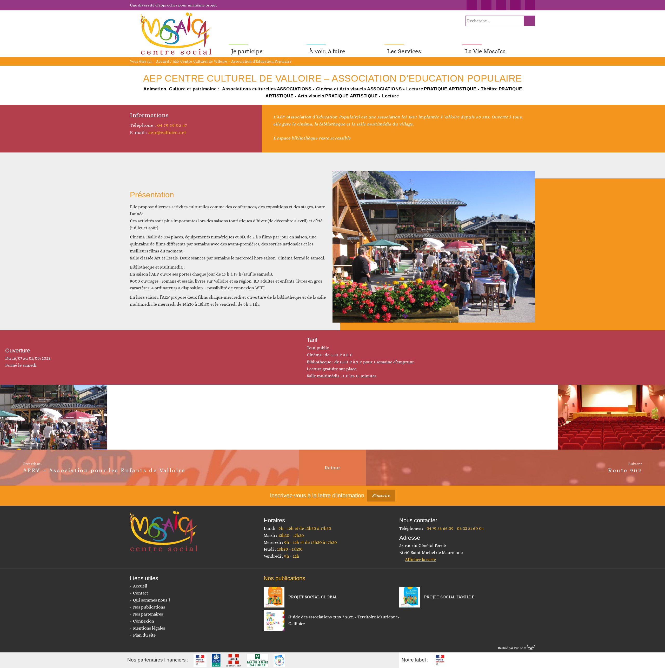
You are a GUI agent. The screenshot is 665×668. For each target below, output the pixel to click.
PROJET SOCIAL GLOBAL (312, 596)
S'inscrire (381, 495)
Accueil (162, 61)
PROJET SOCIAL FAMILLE (449, 596)
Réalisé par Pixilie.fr (512, 648)
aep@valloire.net (167, 132)
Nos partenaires (148, 614)
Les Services (404, 51)
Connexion (143, 621)
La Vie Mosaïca (485, 51)
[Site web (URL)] (132, 142)
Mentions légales (149, 628)
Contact (140, 593)
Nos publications (149, 607)
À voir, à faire (327, 51)
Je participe (247, 51)
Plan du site (144, 635)
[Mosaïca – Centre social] (177, 34)
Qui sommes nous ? (151, 600)
